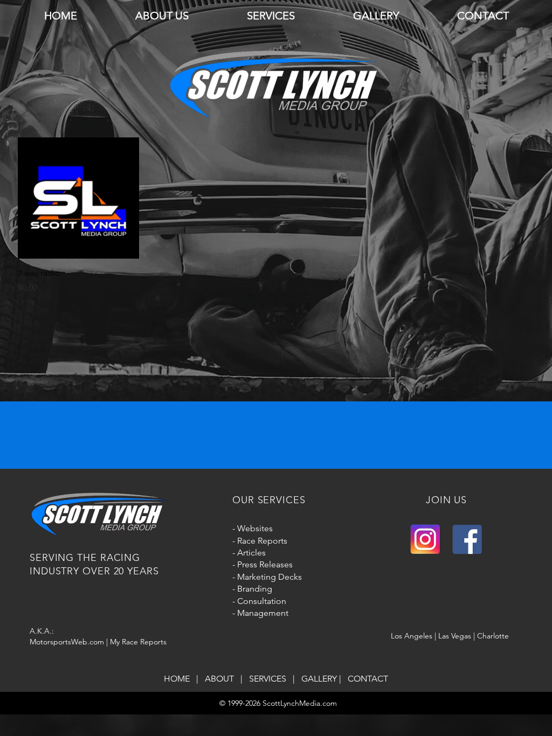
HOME (179, 678)
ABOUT (221, 678)
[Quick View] (78, 198)
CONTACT (368, 678)
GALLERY (319, 678)
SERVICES (270, 678)
